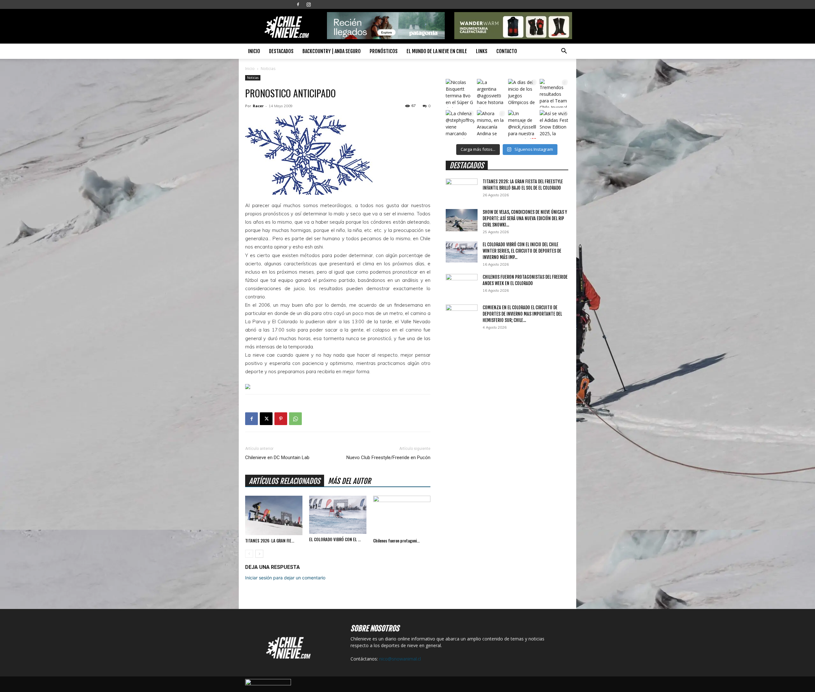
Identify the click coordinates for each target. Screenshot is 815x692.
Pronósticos (384, 51)
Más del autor (349, 481)
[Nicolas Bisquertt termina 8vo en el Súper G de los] (460, 93)
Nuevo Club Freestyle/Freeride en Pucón (388, 457)
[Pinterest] (280, 418)
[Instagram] (308, 4)
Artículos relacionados (284, 481)
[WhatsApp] (295, 418)
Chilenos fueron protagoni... (396, 540)
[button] (563, 52)
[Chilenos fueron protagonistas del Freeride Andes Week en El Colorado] (401, 515)
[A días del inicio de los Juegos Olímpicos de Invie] (522, 93)
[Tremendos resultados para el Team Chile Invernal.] (554, 93)
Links (481, 51)
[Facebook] (298, 4)
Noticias (253, 77)
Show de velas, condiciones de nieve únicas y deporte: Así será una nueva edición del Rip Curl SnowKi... (525, 218)
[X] (266, 418)
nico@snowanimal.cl (400, 659)
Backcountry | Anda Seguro (331, 51)
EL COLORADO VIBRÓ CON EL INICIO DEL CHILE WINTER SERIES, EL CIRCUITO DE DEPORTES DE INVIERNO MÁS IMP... (522, 251)
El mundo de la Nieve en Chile (437, 51)
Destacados (281, 51)
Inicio (254, 51)
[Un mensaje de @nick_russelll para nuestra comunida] (522, 124)
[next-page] (259, 554)
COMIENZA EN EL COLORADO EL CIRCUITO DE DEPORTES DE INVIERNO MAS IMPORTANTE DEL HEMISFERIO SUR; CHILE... (522, 314)
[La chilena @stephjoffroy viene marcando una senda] (460, 124)
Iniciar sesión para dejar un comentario (285, 577)
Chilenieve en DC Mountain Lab (277, 457)
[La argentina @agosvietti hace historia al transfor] (491, 93)
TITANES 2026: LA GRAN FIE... (269, 540)
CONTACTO (506, 51)
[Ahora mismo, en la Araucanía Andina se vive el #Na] (491, 124)
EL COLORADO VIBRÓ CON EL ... (335, 539)
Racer (258, 105)
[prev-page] (249, 554)
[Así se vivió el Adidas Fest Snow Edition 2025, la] (554, 124)
